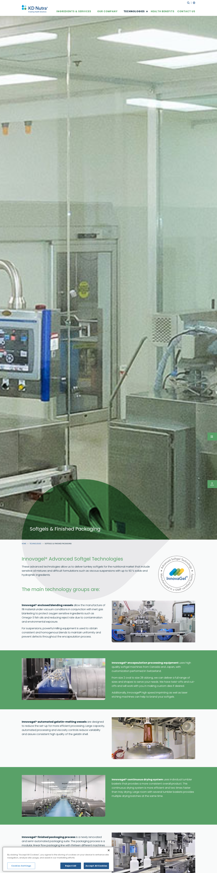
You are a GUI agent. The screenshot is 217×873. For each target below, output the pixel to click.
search (188, 3)
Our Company (107, 11)
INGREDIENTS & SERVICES (73, 11)
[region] (58, 859)
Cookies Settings (21, 865)
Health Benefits (162, 11)
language (193, 3)
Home (24, 544)
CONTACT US (186, 11)
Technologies (134, 11)
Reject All (70, 865)
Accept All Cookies (96, 865)
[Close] (108, 850)
